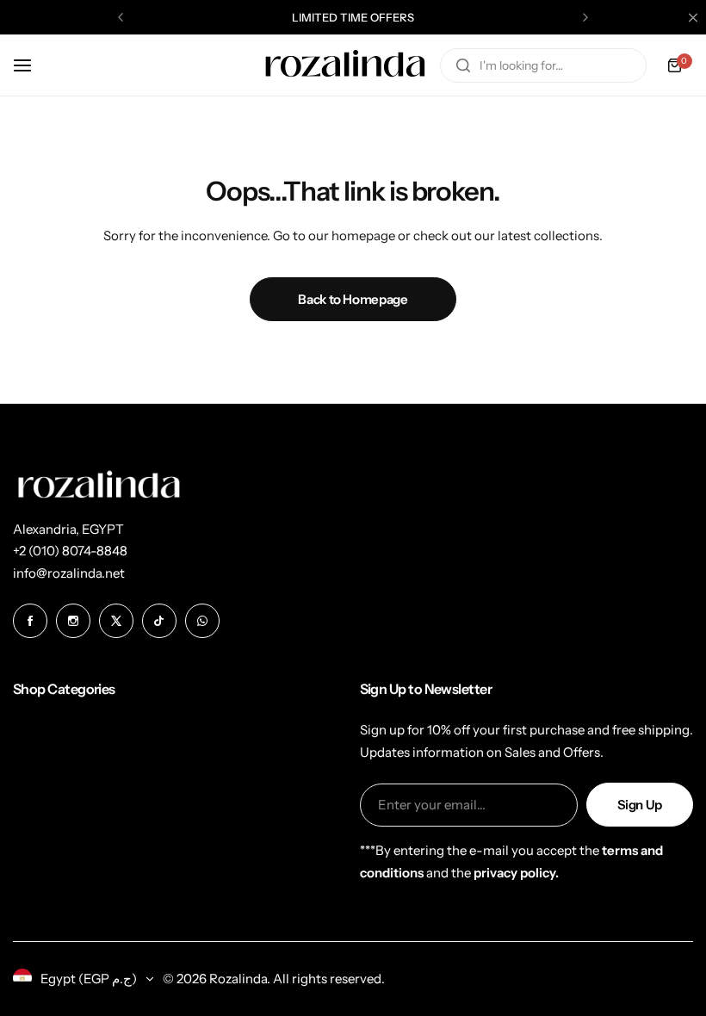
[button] (120, 17)
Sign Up (639, 804)
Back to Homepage (352, 299)
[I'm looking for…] (463, 65)
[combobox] (543, 65)
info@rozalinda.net (69, 573)
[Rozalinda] (345, 65)
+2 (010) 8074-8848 (70, 550)
